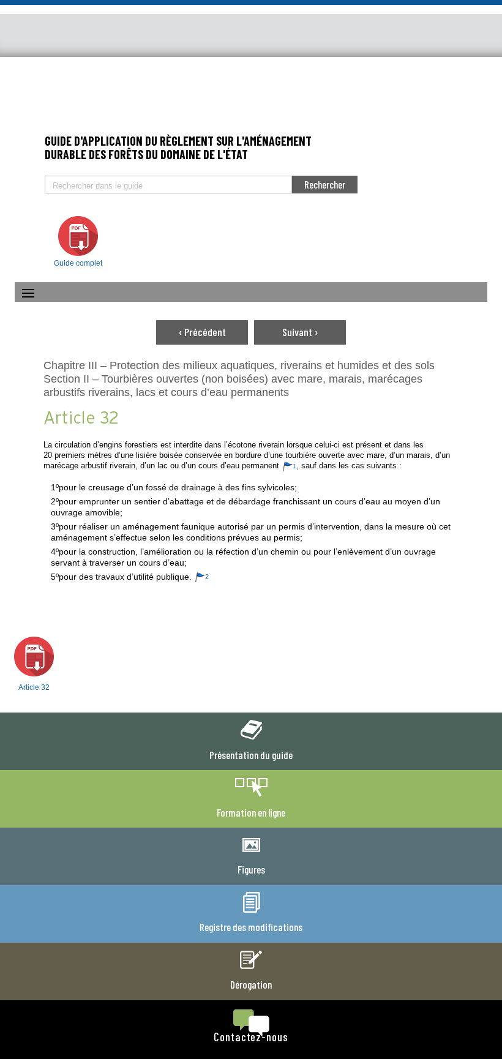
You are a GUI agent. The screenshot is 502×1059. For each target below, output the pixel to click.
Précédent (202, 332)
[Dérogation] (251, 970)
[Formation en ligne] (251, 797)
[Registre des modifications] (251, 912)
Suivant (300, 332)
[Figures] (251, 854)
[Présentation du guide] (251, 740)
